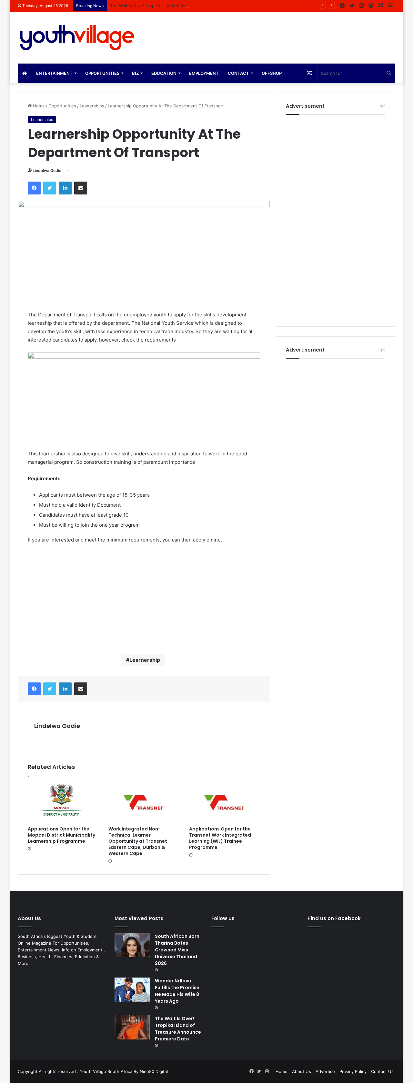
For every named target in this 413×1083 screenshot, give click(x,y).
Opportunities (102, 73)
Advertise (325, 1071)
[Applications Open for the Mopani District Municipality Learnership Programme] (63, 803)
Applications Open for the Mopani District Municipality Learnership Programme (61, 835)
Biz (135, 73)
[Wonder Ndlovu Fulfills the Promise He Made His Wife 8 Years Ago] (132, 990)
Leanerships (92, 105)
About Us (301, 1071)
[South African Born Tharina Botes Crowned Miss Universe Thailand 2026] (132, 945)
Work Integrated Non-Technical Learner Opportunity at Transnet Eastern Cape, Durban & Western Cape (137, 841)
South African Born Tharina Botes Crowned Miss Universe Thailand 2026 (177, 950)
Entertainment (54, 73)
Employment (204, 73)
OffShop (272, 73)
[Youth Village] (77, 38)
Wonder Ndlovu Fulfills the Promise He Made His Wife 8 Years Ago (177, 991)
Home (38, 105)
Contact (238, 73)
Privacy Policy (353, 1071)
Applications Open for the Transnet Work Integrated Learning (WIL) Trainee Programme (220, 838)
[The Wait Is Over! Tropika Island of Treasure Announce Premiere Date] (132, 1027)
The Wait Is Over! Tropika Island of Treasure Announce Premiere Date (179, 5)
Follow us (223, 918)
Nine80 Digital (154, 1071)
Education (163, 73)
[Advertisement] (144, 597)
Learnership (144, 660)
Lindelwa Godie (47, 170)
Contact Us (382, 1071)
